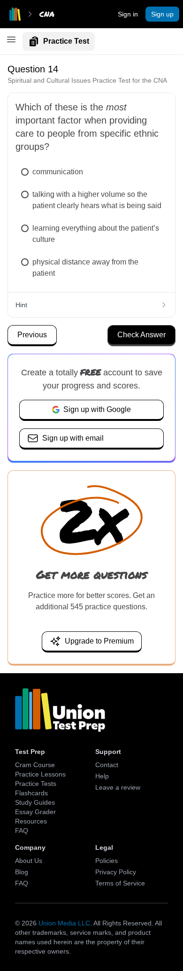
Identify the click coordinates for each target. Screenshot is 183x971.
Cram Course (35, 765)
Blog (21, 872)
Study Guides (35, 802)
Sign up (162, 14)
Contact (106, 765)
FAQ (21, 830)
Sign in (128, 14)
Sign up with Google (97, 409)
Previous (32, 335)
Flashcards (31, 793)
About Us (28, 860)
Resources (31, 821)
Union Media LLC (64, 923)
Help (102, 776)
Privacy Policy (115, 872)
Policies (106, 860)
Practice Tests (35, 783)
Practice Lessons (40, 774)
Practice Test (66, 41)
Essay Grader (35, 812)
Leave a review (117, 787)
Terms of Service (120, 883)
